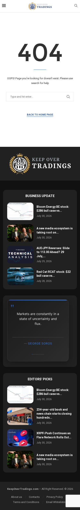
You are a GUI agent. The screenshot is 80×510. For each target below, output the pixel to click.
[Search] (76, 6)
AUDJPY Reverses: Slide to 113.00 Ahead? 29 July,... (53, 252)
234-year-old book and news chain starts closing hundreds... (54, 413)
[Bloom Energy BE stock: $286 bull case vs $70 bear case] (20, 211)
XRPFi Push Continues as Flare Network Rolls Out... (54, 435)
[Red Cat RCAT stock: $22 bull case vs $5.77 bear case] (20, 276)
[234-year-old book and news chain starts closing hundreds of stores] (20, 416)
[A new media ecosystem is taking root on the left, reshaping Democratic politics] (20, 233)
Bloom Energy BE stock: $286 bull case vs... (53, 209)
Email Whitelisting (56, 502)
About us (16, 497)
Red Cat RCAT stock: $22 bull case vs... (54, 274)
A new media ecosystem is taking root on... (55, 230)
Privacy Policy (55, 497)
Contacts (34, 497)
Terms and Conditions (26, 502)
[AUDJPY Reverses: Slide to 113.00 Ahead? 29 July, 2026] (20, 254)
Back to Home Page (40, 115)
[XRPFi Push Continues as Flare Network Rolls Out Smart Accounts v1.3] (20, 438)
